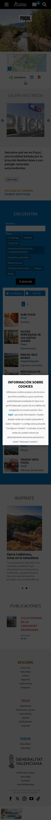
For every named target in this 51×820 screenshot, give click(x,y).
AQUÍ (10, 414)
